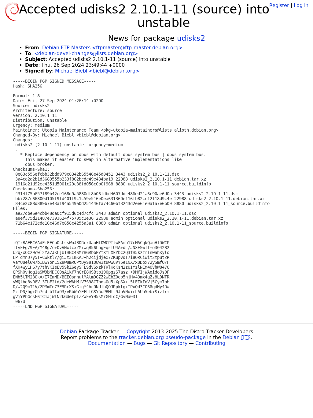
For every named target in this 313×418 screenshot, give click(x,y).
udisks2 (191, 38)
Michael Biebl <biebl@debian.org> (97, 71)
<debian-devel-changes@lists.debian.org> (86, 53)
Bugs (139, 343)
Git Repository (170, 343)
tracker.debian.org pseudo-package (162, 337)
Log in (301, 5)
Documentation (107, 343)
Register (279, 5)
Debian (68, 331)
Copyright (138, 331)
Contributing (210, 343)
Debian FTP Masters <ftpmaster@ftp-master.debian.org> (112, 47)
